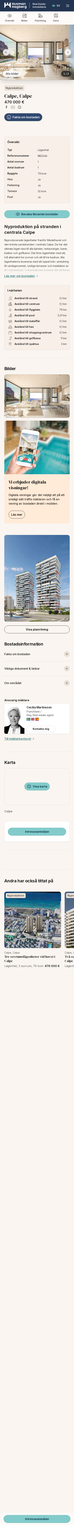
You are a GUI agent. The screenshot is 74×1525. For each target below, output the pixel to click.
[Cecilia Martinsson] (14, 719)
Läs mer (16, 514)
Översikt (9, 20)
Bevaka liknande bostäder (39, 214)
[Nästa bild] (68, 52)
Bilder (24, 20)
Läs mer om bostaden (19, 276)
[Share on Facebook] (6, 107)
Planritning (40, 20)
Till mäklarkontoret (17, 739)
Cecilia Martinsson (39, 707)
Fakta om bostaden (26, 117)
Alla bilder (12, 73)
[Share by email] (13, 107)
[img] (28, 719)
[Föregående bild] (6, 52)
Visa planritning (37, 629)
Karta (56, 20)
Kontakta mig (41, 728)
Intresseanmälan (37, 831)
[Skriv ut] (19, 107)
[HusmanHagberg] (25, 6)
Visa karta (40, 786)
